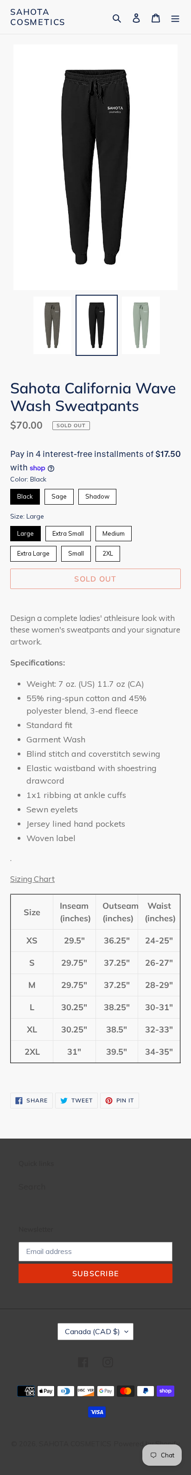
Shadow (97, 494)
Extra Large (33, 551)
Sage (59, 494)
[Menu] (175, 17)
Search (32, 1186)
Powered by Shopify (147, 1443)
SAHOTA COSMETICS (37, 17)
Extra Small (68, 531)
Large (25, 531)
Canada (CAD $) (92, 1331)
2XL (108, 551)
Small (76, 551)
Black (25, 494)
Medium (114, 531)
